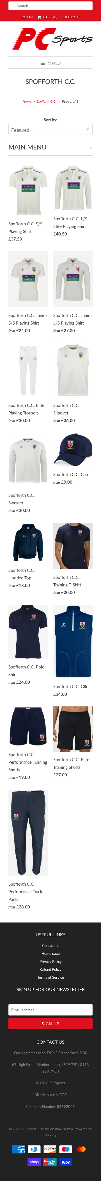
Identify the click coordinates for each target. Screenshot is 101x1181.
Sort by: (50, 119)
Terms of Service (50, 977)
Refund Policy (50, 969)
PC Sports (29, 1129)
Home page (51, 953)
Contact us (50, 945)
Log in (27, 17)
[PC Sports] (50, 39)
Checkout (70, 17)
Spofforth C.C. (50, 81)
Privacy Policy (51, 961)
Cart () (49, 17)
